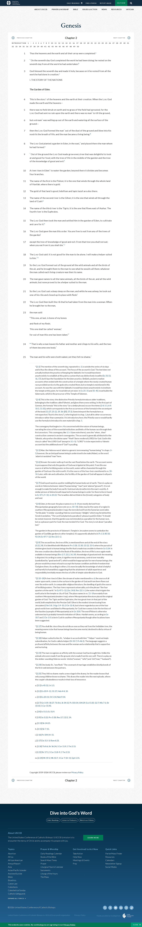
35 (24, 46)
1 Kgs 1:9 (57, 605)
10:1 (37, 408)
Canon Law (12, 883)
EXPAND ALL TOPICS (16, 898)
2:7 (38, 483)
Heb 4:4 (61, 691)
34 (20, 46)
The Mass (44, 877)
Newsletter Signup (113, 863)
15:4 (92, 545)
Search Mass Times (48, 860)
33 (16, 46)
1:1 (68, 432)
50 (78, 46)
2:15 (39, 729)
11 (56, 43)
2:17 (39, 626)
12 (59, 43)
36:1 (63, 411)
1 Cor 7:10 (63, 758)
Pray (75, 863)
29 (121, 43)
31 (128, 43)
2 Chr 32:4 (69, 605)
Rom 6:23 (54, 740)
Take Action (78, 853)
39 (38, 46)
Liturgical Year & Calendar (51, 867)
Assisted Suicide (15, 873)
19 (85, 43)
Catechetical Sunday (17, 890)
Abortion (12, 853)
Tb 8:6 (57, 702)
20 (88, 43)
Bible (10, 877)
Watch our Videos (87, 820)
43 (53, 46)
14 (66, 43)
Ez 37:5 (40, 495)
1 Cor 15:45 (46, 706)
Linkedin (121, 908)
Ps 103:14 (74, 702)
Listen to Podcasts (69, 820)
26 (110, 43)
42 (49, 46)
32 (13, 46)
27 (113, 43)
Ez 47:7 (44, 536)
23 (99, 43)
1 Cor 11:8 (53, 752)
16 (74, 43)
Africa (10, 857)
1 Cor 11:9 (61, 746)
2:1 (38, 685)
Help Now (121, 3)
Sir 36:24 (52, 746)
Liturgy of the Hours (49, 873)
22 (95, 43)
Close (135, 925)
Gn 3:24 (106, 548)
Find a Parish (91, 3)
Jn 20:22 (53, 495)
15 (70, 43)
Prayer (43, 863)
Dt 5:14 (53, 697)
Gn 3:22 (44, 717)
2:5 (38, 450)
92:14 (37, 536)
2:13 (39, 723)
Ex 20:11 (45, 697)
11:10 (42, 408)
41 (45, 46)
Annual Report (14, 863)
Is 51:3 (44, 711)
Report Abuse (105, 3)
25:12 (54, 411)
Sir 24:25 (46, 723)
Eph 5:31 (75, 758)
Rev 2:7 (61, 554)
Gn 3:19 (44, 702)
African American (15, 860)
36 (27, 46)
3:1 (71, 441)
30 (124, 43)
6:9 (109, 405)
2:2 (38, 366)
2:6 (38, 462)
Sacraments (45, 870)
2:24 (39, 664)
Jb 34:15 (65, 702)
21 (92, 43)
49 (74, 46)
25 (106, 43)
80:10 (107, 533)
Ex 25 (83, 390)
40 (42, 46)
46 (63, 46)
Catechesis (13, 887)
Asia (10, 867)
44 (56, 46)
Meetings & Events (81, 860)
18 (81, 43)
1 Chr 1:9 (47, 617)
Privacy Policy (77, 772)
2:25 (39, 673)
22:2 (67, 554)
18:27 (51, 702)
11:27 (48, 411)
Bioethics (12, 880)
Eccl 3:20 (90, 702)
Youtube (116, 908)
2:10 (39, 578)
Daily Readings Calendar (82, 3)
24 (103, 43)
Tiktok (132, 908)
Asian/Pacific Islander (17, 870)
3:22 (38, 545)
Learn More (93, 838)
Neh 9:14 (61, 697)
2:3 (38, 697)
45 (60, 46)
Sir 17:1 (45, 752)
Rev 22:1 (55, 536)
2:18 (39, 638)
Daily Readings (73, 3)
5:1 (106, 405)
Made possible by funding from (109, 916)
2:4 (38, 399)
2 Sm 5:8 (48, 605)
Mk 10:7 (54, 758)
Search (131, 2)
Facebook (110, 908)
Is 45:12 (44, 685)
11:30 (80, 545)
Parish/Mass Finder (113, 853)
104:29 (82, 702)
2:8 (38, 504)
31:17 (54, 691)
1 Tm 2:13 (71, 746)
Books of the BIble (48, 857)
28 (117, 43)
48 (71, 46)
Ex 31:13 (106, 375)
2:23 (39, 653)
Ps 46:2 (80, 641)
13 (63, 43)
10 (52, 43)
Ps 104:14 (46, 734)
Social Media (110, 867)
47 (67, 46)
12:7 (97, 702)
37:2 (70, 411)
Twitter (105, 908)
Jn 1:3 (51, 685)
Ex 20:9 (44, 691)
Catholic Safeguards (16, 893)
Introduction (19, 43)
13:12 (86, 545)
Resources (109, 857)
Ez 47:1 (60, 590)
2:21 (39, 752)
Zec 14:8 (71, 590)
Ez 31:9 (51, 711)
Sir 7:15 (45, 729)
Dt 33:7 (73, 641)
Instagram (126, 908)
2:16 (39, 734)
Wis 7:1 (103, 702)
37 (31, 46)
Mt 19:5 (46, 758)
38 (35, 46)
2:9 (38, 542)
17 (77, 43)
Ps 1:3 (101, 533)
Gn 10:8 (77, 611)
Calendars (109, 860)
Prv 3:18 (73, 545)
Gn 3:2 (44, 740)
